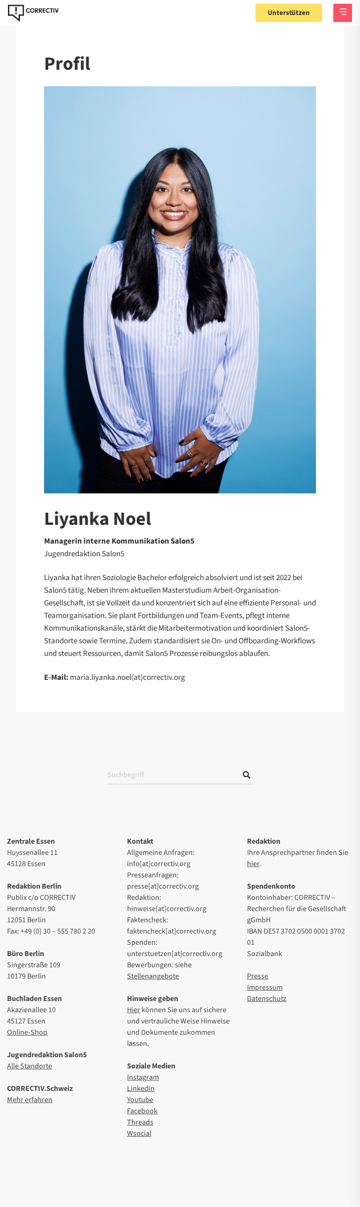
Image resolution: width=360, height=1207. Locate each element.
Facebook (142, 1111)
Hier (133, 1010)
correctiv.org (33, 13)
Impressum (265, 987)
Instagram (143, 1077)
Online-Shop (27, 1032)
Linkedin (141, 1088)
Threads (140, 1122)
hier (253, 864)
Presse (257, 976)
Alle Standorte (29, 1066)
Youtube (140, 1100)
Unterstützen (289, 13)
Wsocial (139, 1133)
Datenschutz (266, 999)
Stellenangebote (153, 976)
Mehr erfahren (29, 1100)
